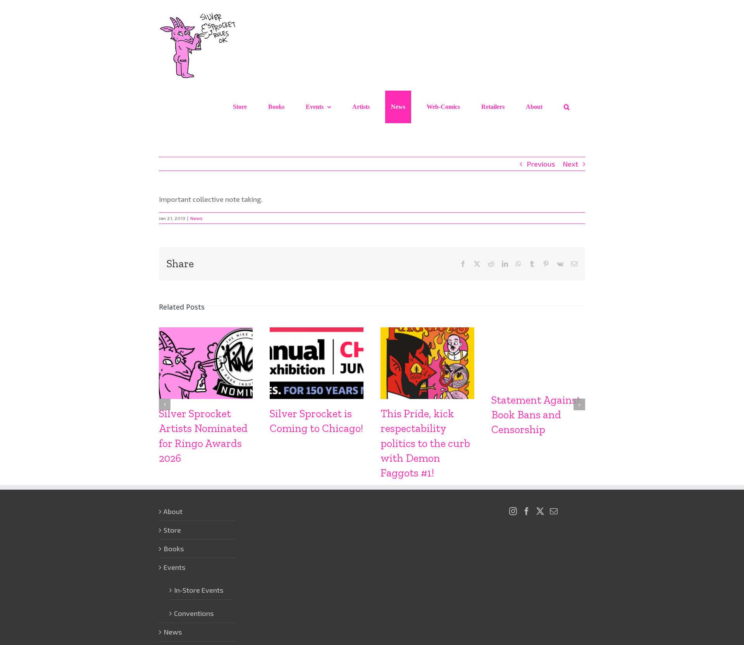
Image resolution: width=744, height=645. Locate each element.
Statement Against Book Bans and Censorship (536, 415)
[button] (566, 107)
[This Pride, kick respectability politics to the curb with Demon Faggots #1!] (427, 331)
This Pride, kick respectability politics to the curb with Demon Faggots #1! (425, 443)
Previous (541, 164)
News (196, 218)
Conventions (194, 613)
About (173, 511)
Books (174, 548)
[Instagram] (513, 511)
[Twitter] (540, 511)
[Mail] (554, 511)
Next (570, 164)
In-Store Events (199, 590)
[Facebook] (526, 511)
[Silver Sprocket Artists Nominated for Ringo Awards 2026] (206, 331)
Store (172, 530)
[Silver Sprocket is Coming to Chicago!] (316, 331)
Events (175, 567)
